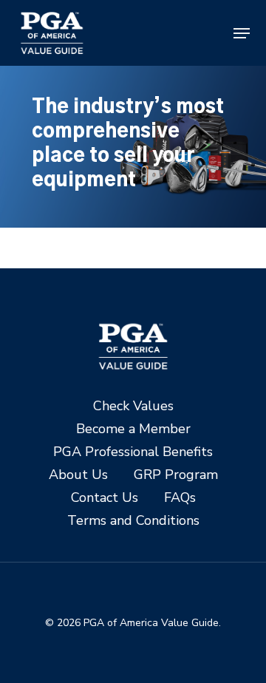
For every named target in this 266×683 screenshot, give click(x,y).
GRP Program (176, 474)
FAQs (180, 497)
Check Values (133, 406)
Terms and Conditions (133, 520)
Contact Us (104, 497)
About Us (78, 474)
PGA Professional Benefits (133, 452)
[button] (241, 33)
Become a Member (133, 429)
